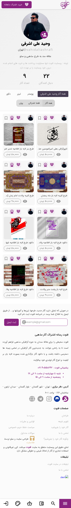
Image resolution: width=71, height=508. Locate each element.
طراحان (65, 415)
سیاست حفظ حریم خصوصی (21, 427)
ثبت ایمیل (11, 322)
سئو (12, 439)
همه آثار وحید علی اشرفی (53, 94)
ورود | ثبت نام (6, 503)
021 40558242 (45, 367)
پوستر (31, 94)
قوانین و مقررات (27, 421)
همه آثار (48, 103)
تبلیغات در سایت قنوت (58, 464)
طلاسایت (30, 442)
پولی (21, 103)
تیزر (19, 94)
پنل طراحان (18, 503)
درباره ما (30, 415)
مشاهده (58, 154)
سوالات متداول (27, 433)
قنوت (28, 447)
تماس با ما (63, 433)
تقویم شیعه (63, 421)
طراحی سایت (22, 439)
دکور (8, 94)
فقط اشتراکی (34, 103)
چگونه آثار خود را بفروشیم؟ (56, 439)
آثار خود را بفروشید (59, 427)
